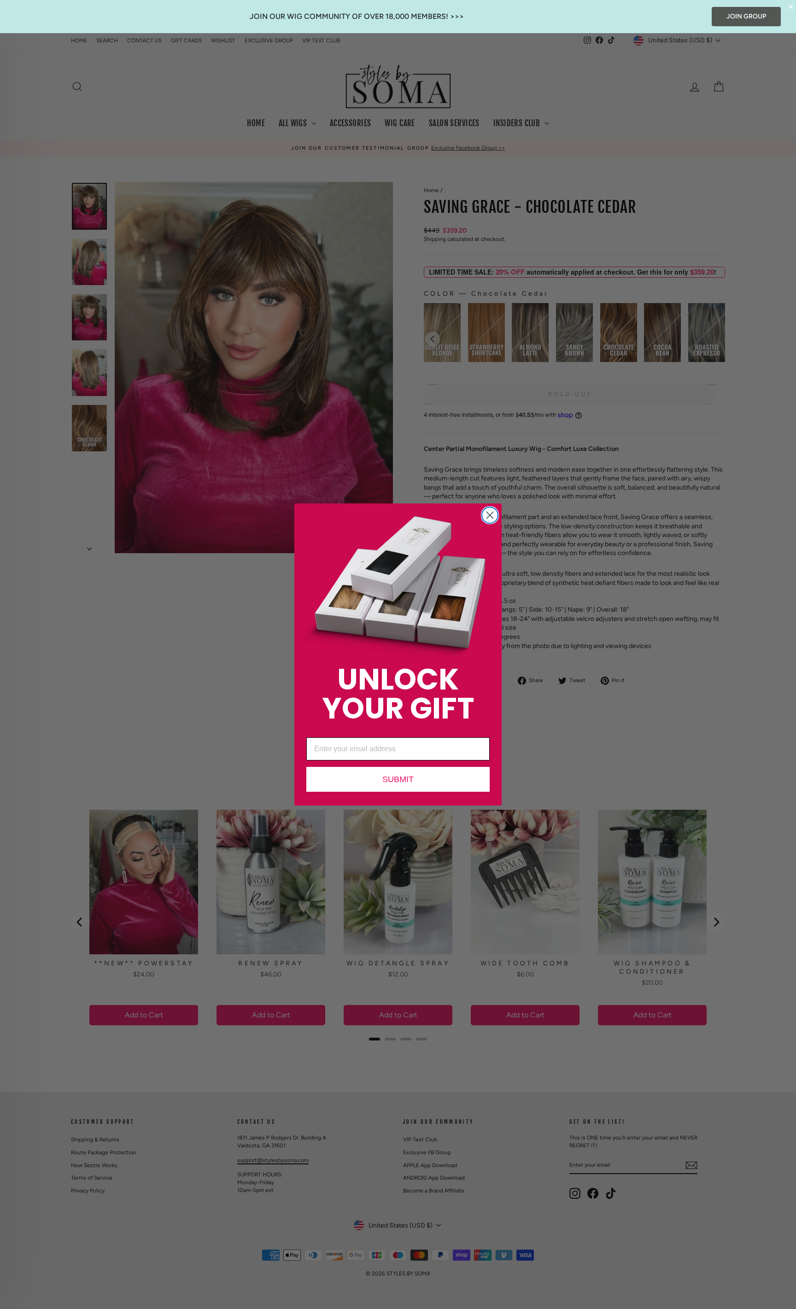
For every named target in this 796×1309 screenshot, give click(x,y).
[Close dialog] (490, 515)
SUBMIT (398, 779)
